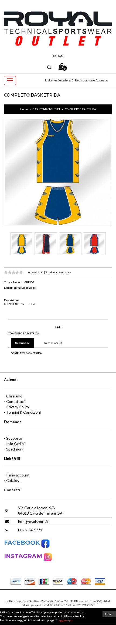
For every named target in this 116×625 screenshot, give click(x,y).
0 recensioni (36, 272)
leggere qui (65, 620)
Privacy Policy (17, 406)
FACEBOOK (22, 542)
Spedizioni (14, 449)
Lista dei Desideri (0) (59, 80)
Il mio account (18, 475)
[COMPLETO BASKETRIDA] (58, 172)
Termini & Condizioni (23, 412)
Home (24, 109)
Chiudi (109, 614)
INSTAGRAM (24, 556)
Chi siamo (14, 396)
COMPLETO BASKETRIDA (80, 109)
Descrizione (22, 342)
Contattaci (15, 401)
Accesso (101, 80)
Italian (57, 56)
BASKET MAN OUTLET (46, 109)
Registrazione (85, 80)
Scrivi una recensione (58, 272)
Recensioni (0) (53, 342)
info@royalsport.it (33, 521)
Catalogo (14, 480)
